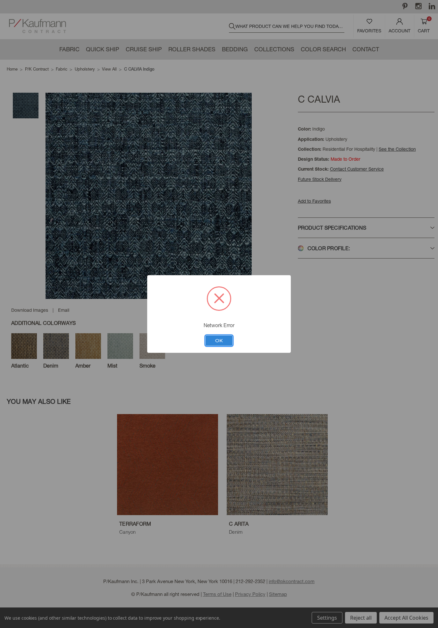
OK (219, 341)
